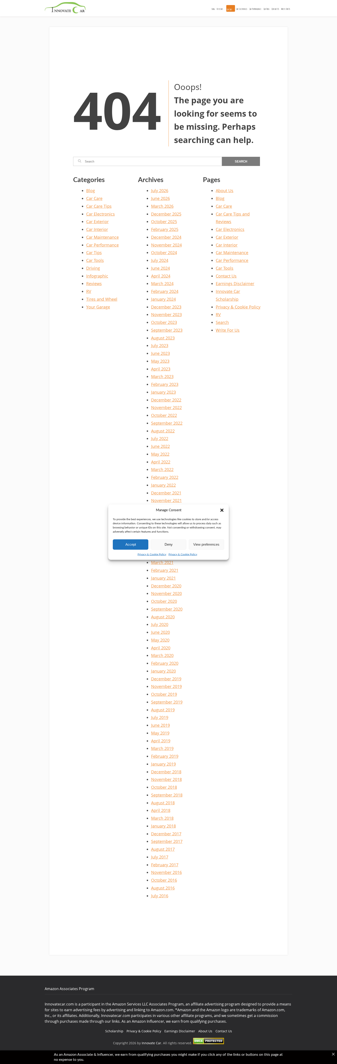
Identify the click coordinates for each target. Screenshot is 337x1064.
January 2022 (163, 485)
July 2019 (159, 717)
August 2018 (163, 803)
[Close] (333, 1054)
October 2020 (164, 601)
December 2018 (166, 772)
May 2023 (160, 361)
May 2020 (160, 640)
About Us (224, 190)
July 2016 (159, 895)
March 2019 (162, 748)
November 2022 (166, 407)
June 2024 (160, 268)
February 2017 (164, 864)
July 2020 (159, 624)
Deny (169, 544)
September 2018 (166, 795)
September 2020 (166, 609)
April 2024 (160, 276)
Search (222, 322)
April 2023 (160, 369)
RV (88, 291)
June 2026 (160, 198)
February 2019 (164, 756)
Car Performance (255, 9)
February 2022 (164, 477)
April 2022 (160, 462)
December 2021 (166, 493)
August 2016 (163, 888)
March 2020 (162, 655)
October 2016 (164, 880)
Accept (130, 544)
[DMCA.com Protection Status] (208, 1043)
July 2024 (159, 260)
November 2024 (166, 245)
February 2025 (164, 229)
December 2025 (166, 214)
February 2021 (164, 570)
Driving (93, 268)
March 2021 (162, 562)
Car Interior (97, 229)
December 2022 (166, 400)
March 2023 (162, 376)
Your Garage (98, 307)
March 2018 (162, 818)
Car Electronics (241, 9)
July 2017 (159, 857)
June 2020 (160, 632)
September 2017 (166, 841)
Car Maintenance (102, 237)
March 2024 (162, 283)
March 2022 (162, 469)
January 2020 (163, 671)
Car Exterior (97, 221)
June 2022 (160, 446)
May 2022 (160, 454)
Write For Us (285, 9)
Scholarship (114, 1031)
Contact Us (275, 9)
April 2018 (160, 810)
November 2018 (166, 779)
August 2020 (163, 617)
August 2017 (163, 849)
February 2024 (164, 291)
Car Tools (266, 9)
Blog (213, 9)
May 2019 (160, 733)
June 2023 (160, 353)
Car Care (229, 9)
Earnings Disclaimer (235, 283)
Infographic (97, 276)
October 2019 (164, 694)
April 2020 (160, 648)
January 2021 (163, 578)
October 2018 (164, 787)
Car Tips (94, 252)
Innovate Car (151, 1043)
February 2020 (164, 663)
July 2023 (159, 345)
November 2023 (166, 314)
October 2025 (164, 221)
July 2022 (159, 438)
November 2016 (166, 872)
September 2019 (166, 702)
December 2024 (166, 237)
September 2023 (166, 330)
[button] (222, 510)
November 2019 (166, 686)
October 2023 (164, 322)
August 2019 (163, 710)
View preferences (206, 544)
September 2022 (166, 423)
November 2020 (166, 593)
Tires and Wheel (101, 299)
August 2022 (163, 431)
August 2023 (163, 338)
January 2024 (163, 299)
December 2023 (166, 307)
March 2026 (162, 206)
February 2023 (164, 384)
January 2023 (163, 392)
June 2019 (160, 725)
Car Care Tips (99, 206)
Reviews (220, 9)
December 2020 (166, 586)
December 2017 (166, 834)
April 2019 (160, 741)
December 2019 (166, 679)
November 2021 (166, 500)
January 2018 (163, 826)
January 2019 (163, 764)
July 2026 (159, 190)
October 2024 (164, 252)
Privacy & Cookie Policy (152, 554)
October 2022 (164, 415)
